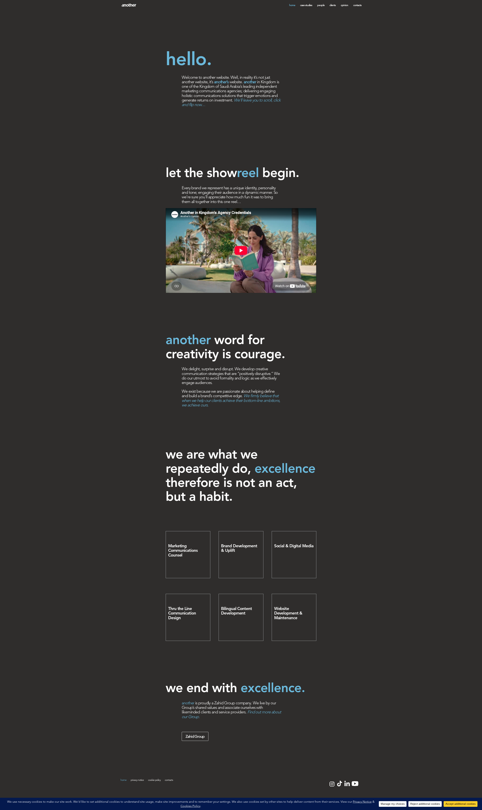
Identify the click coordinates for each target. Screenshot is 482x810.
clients (332, 5)
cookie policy (154, 780)
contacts (357, 5)
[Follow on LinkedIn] (347, 784)
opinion (344, 5)
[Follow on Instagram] (332, 784)
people (320, 5)
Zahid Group (195, 736)
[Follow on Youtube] (355, 783)
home (292, 5)
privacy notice (137, 780)
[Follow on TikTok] (339, 784)
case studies (306, 5)
